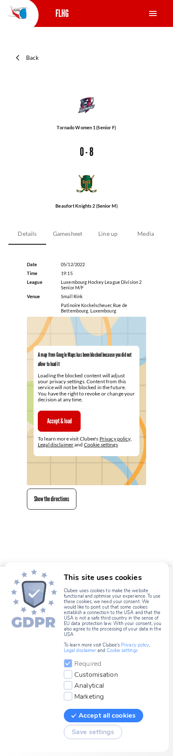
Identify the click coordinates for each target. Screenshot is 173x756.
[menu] (153, 13)
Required (87, 664)
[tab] (27, 234)
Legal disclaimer (55, 444)
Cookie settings (101, 444)
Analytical (89, 685)
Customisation (96, 675)
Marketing (89, 696)
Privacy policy (115, 438)
